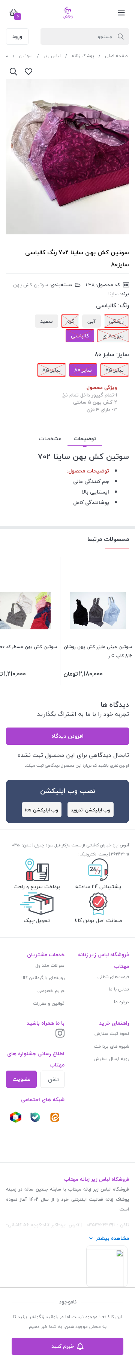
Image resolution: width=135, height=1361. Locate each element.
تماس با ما (119, 989)
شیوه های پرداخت (111, 1046)
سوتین (26, 56)
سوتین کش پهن (30, 285)
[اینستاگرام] (60, 1034)
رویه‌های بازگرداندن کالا (42, 978)
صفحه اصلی (116, 56)
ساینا (113, 294)
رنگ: (123, 305)
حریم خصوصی (51, 991)
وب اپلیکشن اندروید (90, 810)
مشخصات (50, 438)
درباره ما (121, 1002)
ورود (17, 36)
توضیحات (85, 438)
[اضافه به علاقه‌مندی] (28, 71)
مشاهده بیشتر (112, 1238)
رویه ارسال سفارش (111, 1059)
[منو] (121, 12)
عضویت (21, 1079)
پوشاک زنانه (83, 56)
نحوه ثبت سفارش (111, 1033)
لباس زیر (52, 56)
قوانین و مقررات (48, 1003)
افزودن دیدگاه (67, 736)
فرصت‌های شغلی (113, 977)
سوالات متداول (49, 965)
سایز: (122, 354)
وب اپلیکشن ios (41, 810)
